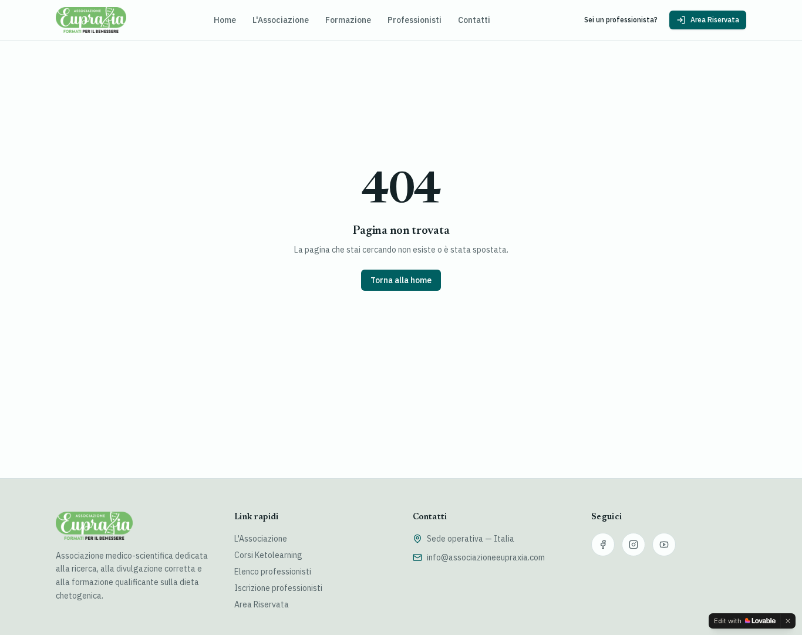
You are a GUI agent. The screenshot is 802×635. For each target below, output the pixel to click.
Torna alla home (401, 280)
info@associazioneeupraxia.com (486, 557)
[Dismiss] (788, 621)
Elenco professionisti (272, 571)
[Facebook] (603, 544)
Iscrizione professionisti (278, 588)
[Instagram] (633, 544)
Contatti (474, 20)
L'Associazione (280, 20)
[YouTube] (664, 544)
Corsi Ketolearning (268, 555)
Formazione (348, 20)
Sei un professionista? (621, 19)
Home (225, 20)
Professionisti (414, 20)
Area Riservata (714, 19)
